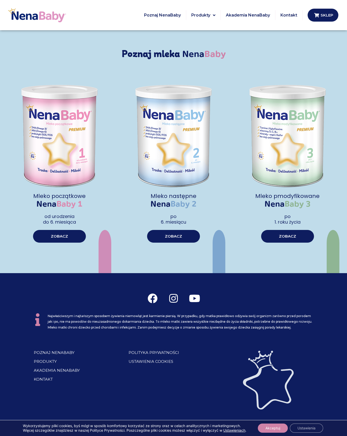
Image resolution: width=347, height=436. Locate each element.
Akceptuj (272, 428)
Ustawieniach (234, 430)
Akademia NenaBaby (57, 370)
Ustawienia (306, 428)
